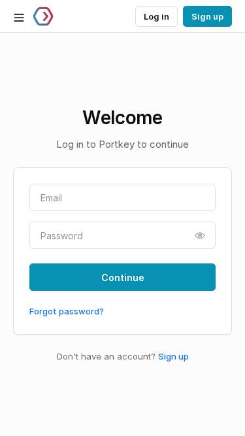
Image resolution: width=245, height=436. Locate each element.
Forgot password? (66, 311)
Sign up (173, 356)
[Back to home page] (43, 16)
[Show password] (200, 235)
